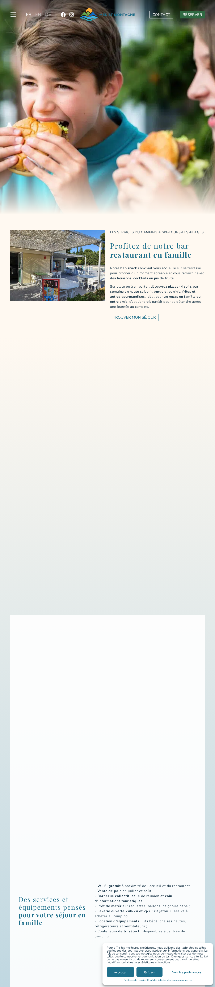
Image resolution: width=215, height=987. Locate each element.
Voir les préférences (186, 972)
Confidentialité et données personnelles (169, 980)
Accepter (120, 972)
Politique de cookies (134, 980)
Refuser (149, 972)
